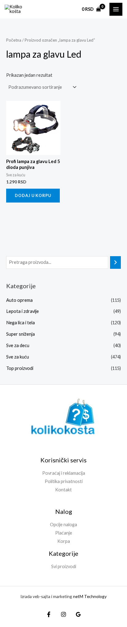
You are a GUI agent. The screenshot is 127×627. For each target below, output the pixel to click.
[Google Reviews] (78, 614)
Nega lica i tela (20, 322)
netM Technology (90, 596)
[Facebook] (48, 614)
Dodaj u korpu (33, 195)
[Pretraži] (115, 262)
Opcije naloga (63, 524)
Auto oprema (19, 300)
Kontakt (63, 489)
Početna (13, 40)
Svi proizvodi (63, 566)
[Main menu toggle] (115, 9)
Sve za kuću (17, 356)
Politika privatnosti (64, 481)
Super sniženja (20, 334)
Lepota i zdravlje (22, 311)
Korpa (63, 541)
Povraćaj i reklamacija (63, 473)
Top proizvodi (19, 368)
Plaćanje (63, 532)
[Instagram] (63, 614)
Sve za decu (17, 345)
